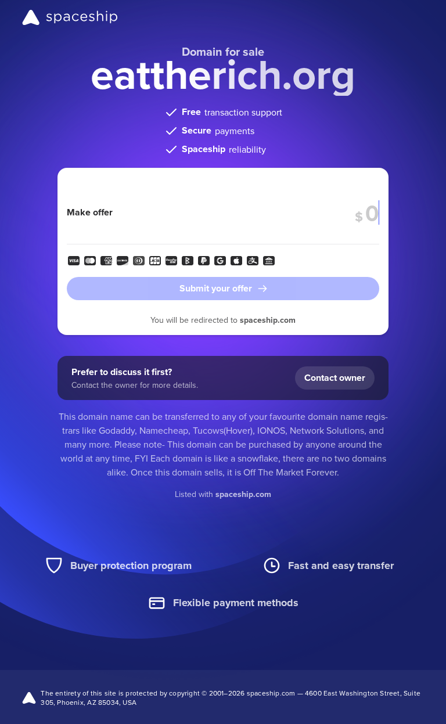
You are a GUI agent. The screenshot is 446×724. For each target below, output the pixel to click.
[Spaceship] (70, 17)
